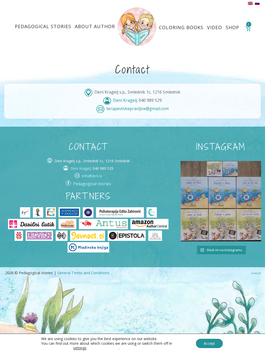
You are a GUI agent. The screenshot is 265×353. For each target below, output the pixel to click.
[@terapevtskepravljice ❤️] (194, 174)
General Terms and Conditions (83, 272)
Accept (209, 343)
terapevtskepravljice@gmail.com (137, 108)
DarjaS (256, 273)
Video (214, 27)
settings (79, 348)
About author (95, 26)
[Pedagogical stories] (136, 26)
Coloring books (181, 27)
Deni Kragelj (125, 100)
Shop (232, 27)
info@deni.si (92, 175)
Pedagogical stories (43, 26)
